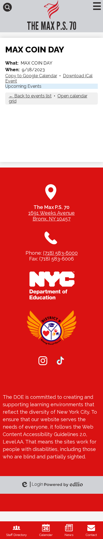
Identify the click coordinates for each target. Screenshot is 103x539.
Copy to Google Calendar (31, 75)
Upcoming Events (23, 86)
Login (33, 484)
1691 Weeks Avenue (51, 213)
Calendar (45, 535)
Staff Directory (16, 535)
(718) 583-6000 (60, 253)
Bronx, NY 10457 (52, 219)
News (69, 535)
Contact (91, 535)
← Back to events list (30, 96)
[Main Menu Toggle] (97, 6)
